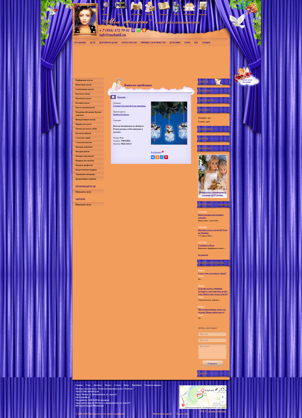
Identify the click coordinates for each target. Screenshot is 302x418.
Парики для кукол (84, 124)
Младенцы (80, 42)
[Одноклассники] (157, 157)
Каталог (121, 97)
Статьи (117, 385)
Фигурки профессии (84, 165)
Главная (79, 385)
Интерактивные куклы (85, 119)
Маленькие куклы (83, 98)
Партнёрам (137, 385)
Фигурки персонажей (85, 156)
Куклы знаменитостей (85, 107)
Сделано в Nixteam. (216, 411)
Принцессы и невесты (153, 42)
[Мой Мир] (162, 157)
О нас (88, 385)
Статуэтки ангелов (84, 142)
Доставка (98, 385)
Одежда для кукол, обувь (86, 128)
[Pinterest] (166, 157)
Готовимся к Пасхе (206, 245)
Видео (126, 385)
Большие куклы (82, 103)
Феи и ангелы (129, 42)
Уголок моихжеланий (246, 81)
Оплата (108, 385)
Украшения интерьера (85, 174)
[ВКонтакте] (153, 157)
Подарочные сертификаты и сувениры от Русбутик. (212, 194)
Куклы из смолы (83, 93)
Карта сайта (182, 413)
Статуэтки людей (83, 137)
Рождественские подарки (86, 169)
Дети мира (175, 42)
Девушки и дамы (108, 42)
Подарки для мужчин (85, 160)
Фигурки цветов (82, 151)
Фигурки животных (84, 147)
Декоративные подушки (86, 178)
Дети (92, 42)
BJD (196, 42)
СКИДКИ (206, 42)
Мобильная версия (162, 413)
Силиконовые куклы (85, 89)
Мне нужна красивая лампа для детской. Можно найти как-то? (212, 311)
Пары (187, 42)
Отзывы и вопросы (153, 385)
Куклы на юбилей (83, 133)
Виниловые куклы (83, 84)
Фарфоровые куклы (84, 80)
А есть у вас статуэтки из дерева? (212, 273)
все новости (203, 255)
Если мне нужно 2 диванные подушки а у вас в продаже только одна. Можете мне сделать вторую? (213, 291)
